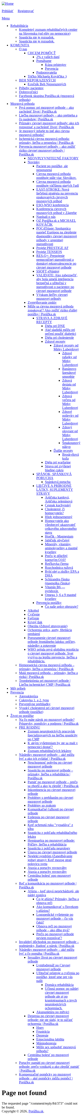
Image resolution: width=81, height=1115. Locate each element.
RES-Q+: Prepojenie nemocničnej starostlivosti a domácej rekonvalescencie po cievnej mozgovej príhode (56, 261)
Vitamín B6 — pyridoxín (55, 589)
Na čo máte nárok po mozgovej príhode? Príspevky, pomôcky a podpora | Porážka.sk (49, 721)
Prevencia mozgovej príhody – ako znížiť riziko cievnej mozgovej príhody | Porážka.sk (47, 150)
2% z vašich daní (47, 57)
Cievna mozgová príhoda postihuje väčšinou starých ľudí (57, 183)
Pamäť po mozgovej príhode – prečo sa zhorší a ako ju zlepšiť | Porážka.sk (53, 784)
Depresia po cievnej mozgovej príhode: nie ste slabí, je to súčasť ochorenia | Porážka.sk (50, 1020)
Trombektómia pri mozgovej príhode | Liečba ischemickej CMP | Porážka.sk (44, 682)
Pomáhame (43, 61)
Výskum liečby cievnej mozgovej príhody (52, 296)
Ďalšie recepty (63, 450)
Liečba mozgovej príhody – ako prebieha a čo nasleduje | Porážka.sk (48, 117)
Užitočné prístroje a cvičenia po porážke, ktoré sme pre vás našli (57, 977)
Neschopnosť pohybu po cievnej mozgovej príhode (50, 764)
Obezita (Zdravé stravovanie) (47, 626)
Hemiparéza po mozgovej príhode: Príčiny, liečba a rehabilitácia (51, 842)
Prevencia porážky (49, 602)
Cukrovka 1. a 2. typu (34, 700)
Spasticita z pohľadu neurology (49, 848)
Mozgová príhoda (22, 103)
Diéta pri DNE (55, 326)
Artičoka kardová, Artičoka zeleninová (58, 499)
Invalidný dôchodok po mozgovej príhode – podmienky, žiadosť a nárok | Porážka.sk (49, 944)
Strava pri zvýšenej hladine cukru (58, 468)
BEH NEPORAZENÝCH (37, 80)
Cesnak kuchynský (58, 505)
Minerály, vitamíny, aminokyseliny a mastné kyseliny (61, 548)
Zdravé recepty (55, 341)
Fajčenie (33, 618)
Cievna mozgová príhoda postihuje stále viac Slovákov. (56, 176)
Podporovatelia (46, 72)
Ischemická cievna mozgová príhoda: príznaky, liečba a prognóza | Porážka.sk (46, 140)
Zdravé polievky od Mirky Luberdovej (70, 417)
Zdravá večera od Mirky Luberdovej (70, 402)
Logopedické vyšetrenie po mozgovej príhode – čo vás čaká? (54, 918)
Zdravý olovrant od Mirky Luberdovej (70, 433)
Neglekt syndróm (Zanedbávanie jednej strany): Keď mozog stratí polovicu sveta (50, 860)
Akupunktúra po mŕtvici (52, 1012)
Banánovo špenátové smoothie (69, 372)
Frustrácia (43, 1031)
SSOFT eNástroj (47, 271)
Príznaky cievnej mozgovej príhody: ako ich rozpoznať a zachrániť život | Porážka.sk (49, 125)
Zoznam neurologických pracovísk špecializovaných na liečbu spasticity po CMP (53, 735)
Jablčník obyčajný (57, 540)
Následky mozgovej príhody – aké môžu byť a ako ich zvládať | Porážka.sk (46, 756)
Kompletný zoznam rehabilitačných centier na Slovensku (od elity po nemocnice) (48, 31)
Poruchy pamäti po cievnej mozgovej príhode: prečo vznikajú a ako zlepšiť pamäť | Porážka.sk (49, 1066)
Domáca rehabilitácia (59, 985)
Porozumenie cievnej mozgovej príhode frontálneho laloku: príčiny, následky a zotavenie (52, 641)
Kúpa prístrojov (55, 64)
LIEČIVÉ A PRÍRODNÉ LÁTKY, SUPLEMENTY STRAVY (54, 489)
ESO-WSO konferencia (52, 205)
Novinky (34, 162)
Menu (6, 18)
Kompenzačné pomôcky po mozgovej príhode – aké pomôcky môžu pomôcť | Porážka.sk (46, 1078)
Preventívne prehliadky (35, 704)
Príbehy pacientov (31, 88)
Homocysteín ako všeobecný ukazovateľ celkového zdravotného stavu (61, 526)
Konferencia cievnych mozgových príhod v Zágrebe (56, 211)
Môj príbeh (17, 688)
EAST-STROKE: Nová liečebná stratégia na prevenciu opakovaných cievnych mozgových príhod (57, 195)
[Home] (8, 3)
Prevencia (51, 68)
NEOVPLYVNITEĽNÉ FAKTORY (53, 158)
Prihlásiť (7, 11)
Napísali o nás (46, 217)
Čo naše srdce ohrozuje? (61, 606)
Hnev (40, 1027)
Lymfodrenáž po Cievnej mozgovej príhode (53, 967)
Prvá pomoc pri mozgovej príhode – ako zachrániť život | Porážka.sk (46, 109)
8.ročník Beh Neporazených (47, 84)
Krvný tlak (35, 622)
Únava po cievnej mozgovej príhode (52, 852)
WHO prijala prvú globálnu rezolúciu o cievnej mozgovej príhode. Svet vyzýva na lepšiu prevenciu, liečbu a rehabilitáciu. (53, 655)
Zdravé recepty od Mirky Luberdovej (66, 347)
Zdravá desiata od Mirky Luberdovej (70, 386)
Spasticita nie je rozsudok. (36, 37)
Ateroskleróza (28, 696)
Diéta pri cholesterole (59, 337)
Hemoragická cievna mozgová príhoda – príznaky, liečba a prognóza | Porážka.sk (46, 667)
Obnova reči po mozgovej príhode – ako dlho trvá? (54, 928)
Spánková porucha (57, 482)
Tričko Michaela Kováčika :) (47, 76)
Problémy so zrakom (42, 805)
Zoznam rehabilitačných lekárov (49, 751)
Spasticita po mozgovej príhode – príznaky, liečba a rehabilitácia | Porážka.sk (50, 774)
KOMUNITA (19, 45)
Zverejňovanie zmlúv (42, 302)
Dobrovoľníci (28, 92)
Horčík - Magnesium (59, 536)
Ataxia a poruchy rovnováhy (47, 868)
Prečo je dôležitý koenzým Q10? (56, 558)
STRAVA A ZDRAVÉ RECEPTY (51, 320)
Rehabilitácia (19, 26)
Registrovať (26, 11)
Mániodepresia (46, 1043)
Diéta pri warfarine (58, 462)
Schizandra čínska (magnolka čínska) (57, 581)
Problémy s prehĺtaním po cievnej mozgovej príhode (50, 799)
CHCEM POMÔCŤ (42, 53)
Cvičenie (34, 614)
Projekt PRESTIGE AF (52, 248)
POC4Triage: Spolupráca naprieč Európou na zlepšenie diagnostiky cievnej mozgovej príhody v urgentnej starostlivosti (56, 236)
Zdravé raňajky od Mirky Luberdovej (70, 359)
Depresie (42, 1035)
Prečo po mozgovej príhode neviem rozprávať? (55, 936)
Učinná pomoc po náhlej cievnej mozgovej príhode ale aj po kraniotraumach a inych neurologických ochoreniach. (61, 998)
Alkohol (33, 610)
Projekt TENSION (49, 252)
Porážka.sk (36, 1111)
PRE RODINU (29, 727)
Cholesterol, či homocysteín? (55, 511)
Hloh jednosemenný (58, 517)
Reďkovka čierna (56, 564)
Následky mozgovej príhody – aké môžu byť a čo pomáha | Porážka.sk (46, 951)
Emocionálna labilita (50, 1039)
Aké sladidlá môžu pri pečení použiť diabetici (60, 331)
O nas (23, 49)
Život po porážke (22, 716)
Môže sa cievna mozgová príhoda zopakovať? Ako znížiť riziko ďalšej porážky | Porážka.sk (52, 310)
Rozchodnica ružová (59, 567)
